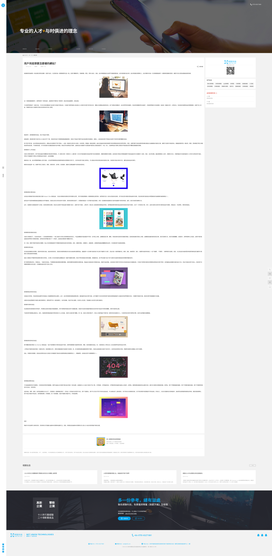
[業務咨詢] (270, 274)
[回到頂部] (270, 286)
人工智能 (251, 83)
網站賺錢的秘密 (210, 103)
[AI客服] (3, 544)
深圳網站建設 (245, 86)
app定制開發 (226, 83)
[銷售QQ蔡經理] (258, 535)
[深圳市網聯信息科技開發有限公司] (3, 5)
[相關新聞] (252, 465)
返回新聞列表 (211, 93)
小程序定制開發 (218, 83)
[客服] (270, 269)
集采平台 (231, 86)
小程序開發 (238, 83)
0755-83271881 (256, 4)
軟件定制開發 (209, 86)
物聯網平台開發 (225, 86)
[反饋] (270, 278)
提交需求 (140, 518)
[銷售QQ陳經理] (262, 535)
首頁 (29, 55)
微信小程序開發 (210, 83)
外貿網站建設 (217, 86)
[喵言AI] (3, 547)
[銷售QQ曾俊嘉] (266, 535)
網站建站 (251, 86)
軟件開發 (232, 83)
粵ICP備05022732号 (152, 546)
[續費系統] (3, 549)
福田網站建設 (238, 86)
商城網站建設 (245, 83)
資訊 (32, 55)
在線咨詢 (125, 518)
